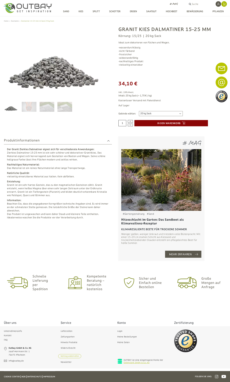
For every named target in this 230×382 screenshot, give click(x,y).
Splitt (96, 11)
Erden (133, 11)
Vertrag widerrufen (70, 356)
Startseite (15, 21)
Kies (81, 11)
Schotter (114, 11)
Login (120, 331)
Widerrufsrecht (68, 348)
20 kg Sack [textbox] (145, 113)
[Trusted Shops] (185, 340)
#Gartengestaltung (134, 213)
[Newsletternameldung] (221, 68)
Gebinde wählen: (127, 113)
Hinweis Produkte (69, 342)
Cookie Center (12, 376)
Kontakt (7, 335)
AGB (23, 376)
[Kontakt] (221, 82)
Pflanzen (218, 11)
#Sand (150, 213)
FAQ (6, 340)
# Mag (174, 4)
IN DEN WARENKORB (169, 123)
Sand (66, 11)
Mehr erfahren (180, 254)
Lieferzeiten (66, 331)
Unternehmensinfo (13, 331)
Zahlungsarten (68, 337)
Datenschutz (34, 376)
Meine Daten (123, 342)
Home (6, 21)
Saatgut (151, 11)
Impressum (49, 376)
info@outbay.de (16, 361)
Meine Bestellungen (127, 337)
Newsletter (66, 362)
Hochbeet (171, 11)
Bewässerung (195, 11)
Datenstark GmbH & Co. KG (136, 362)
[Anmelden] (218, 4)
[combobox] (161, 113)
